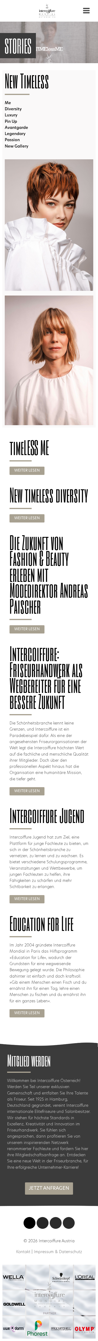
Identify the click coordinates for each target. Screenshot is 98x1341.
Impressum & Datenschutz (58, 1252)
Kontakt (23, 1252)
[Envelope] (69, 1223)
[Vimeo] (29, 1223)
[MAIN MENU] (86, 10)
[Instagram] (43, 1223)
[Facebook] (56, 1223)
